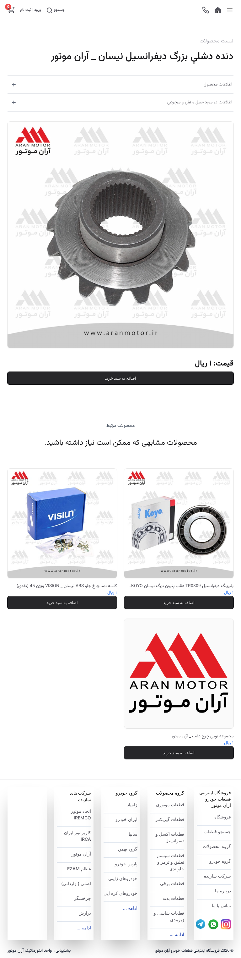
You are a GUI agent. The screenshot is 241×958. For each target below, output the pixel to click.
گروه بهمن (127, 848)
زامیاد (132, 804)
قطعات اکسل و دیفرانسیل (170, 837)
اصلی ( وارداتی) (76, 883)
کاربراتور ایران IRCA (77, 836)
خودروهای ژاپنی (122, 878)
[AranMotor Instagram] (226, 924)
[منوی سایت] (229, 10)
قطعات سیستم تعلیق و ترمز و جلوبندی (170, 862)
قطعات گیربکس (169, 819)
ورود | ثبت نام (30, 10)
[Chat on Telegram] (201, 924)
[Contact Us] (206, 10)
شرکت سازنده (217, 875)
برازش (84, 913)
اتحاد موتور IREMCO (81, 814)
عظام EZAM (79, 868)
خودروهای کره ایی (120, 893)
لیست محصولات (216, 41)
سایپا (133, 834)
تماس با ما (221, 905)
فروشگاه (222, 816)
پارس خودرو (126, 863)
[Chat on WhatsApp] (213, 924)
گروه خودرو (220, 861)
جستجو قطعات (217, 831)
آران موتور (81, 853)
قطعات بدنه (173, 898)
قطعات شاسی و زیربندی (169, 916)
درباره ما (223, 890)
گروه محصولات (217, 846)
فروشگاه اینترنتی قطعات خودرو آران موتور (215, 799)
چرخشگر (82, 898)
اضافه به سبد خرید (120, 378)
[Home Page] (218, 10)
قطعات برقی (172, 883)
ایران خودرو (126, 819)
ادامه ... (177, 934)
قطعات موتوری (170, 804)
